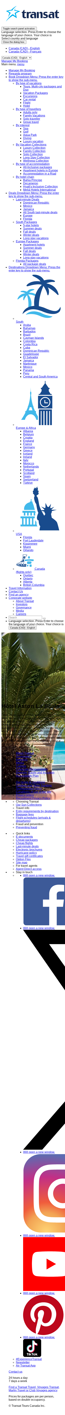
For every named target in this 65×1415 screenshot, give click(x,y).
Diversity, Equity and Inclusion (35, 772)
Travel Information (20, 588)
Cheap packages (27, 839)
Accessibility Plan (27, 775)
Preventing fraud (26, 827)
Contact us (15, 1371)
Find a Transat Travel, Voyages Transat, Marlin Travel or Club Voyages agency (34, 1389)
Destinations (34, 269)
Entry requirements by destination (37, 811)
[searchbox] (25, 617)
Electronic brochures (29, 849)
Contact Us (16, 591)
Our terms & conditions (30, 782)
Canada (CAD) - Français (25, 51)
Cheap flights (24, 843)
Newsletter (23, 1362)
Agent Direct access (29, 868)
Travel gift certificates (29, 856)
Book (36, 78)
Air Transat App (26, 1365)
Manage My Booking (14, 61)
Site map (21, 862)
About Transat (25, 753)
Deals (34, 194)
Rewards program (20, 73)
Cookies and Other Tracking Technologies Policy (34, 787)
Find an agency (19, 594)
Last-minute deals (27, 846)
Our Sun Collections (29, 804)
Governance (24, 756)
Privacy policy (25, 795)
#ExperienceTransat (29, 1359)
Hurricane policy (26, 852)
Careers (21, 766)
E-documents (24, 836)
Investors (21, 759)
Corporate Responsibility (32, 769)
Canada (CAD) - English (24, 48)
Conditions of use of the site (33, 791)
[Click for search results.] (44, 618)
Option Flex (23, 859)
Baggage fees (25, 814)
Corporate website (20, 597)
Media (20, 762)
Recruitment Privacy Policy (33, 798)
